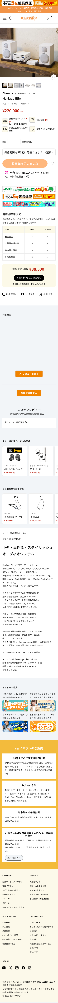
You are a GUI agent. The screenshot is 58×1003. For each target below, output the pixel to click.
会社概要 (6, 922)
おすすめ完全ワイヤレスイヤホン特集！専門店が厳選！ (42, 695)
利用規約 (33, 939)
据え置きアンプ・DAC (26, 93)
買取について (35, 881)
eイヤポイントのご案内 (12, 939)
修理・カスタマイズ (38, 886)
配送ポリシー (35, 952)
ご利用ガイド (14, 857)
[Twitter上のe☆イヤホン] (10, 968)
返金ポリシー (35, 948)
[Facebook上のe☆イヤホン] (23, 968)
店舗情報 (6, 931)
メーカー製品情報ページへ (14, 533)
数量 (4, 142)
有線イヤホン (7, 886)
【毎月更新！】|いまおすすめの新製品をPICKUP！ (14, 695)
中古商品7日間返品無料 (39, 898)
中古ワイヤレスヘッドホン (13, 907)
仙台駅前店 (10, 257)
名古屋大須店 (11, 250)
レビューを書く (32, 374)
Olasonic (8, 93)
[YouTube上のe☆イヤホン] (4, 968)
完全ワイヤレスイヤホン (12, 881)
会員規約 (33, 931)
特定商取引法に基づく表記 (41, 943)
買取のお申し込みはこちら (29, 277)
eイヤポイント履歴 (10, 935)
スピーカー (7, 903)
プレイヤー (7, 898)
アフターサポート (37, 890)
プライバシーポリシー (39, 935)
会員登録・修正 (8, 943)
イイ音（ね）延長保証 (39, 894)
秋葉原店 (9, 236)
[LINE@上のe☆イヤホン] (17, 968)
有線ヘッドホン (8, 894)
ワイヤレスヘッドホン (11, 890)
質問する (25, 393)
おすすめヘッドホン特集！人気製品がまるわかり (15, 716)
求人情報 (6, 926)
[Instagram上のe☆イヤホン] (29, 968)
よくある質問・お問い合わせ (41, 926)
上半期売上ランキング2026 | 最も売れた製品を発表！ (42, 716)
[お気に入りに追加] (52, 163)
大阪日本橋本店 (12, 243)
